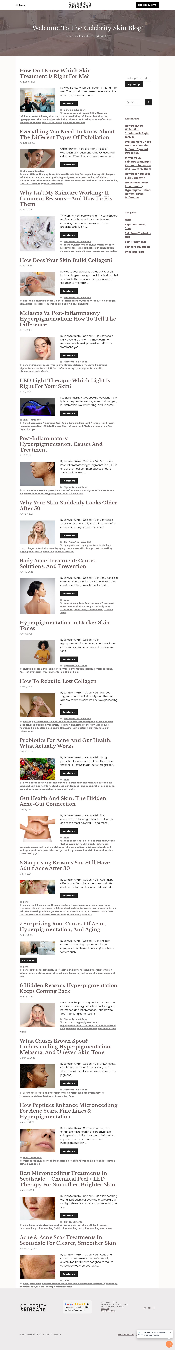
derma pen (66, 1225)
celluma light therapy (105, 1283)
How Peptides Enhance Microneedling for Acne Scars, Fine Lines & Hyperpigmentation (68, 1111)
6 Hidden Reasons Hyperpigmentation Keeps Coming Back (69, 988)
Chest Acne (80, 609)
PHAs (94, 119)
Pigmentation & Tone (75, 361)
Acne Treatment (45, 422)
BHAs (93, 113)
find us (105, 1309)
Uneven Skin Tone (64, 1096)
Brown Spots (30, 1092)
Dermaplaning (40, 116)
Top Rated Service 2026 (76, 1307)
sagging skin (27, 551)
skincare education (74, 109)
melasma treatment (95, 364)
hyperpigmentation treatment (97, 490)
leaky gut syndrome (31, 850)
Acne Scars (29, 422)
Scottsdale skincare (83, 247)
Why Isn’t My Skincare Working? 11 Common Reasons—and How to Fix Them (66, 198)
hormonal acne (82, 244)
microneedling (55, 303)
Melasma (65, 247)
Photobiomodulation (95, 426)
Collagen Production (93, 300)
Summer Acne (95, 609)
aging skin (69, 545)
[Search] (148, 102)
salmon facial (32, 1163)
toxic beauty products (79, 914)
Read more (69, 103)
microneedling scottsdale (54, 1160)
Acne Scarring (86, 603)
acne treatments (32, 1225)
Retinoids (35, 122)
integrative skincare (57, 973)
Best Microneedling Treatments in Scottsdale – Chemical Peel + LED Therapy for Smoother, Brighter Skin (67, 1179)
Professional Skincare (94, 180)
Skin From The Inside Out (77, 241)
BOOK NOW (147, 5)
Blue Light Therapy (89, 422)
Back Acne (79, 606)
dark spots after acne (67, 490)
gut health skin (63, 969)
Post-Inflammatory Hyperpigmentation (75, 368)
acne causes (71, 603)
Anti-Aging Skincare (67, 422)
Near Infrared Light (72, 426)
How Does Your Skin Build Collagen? (66, 260)
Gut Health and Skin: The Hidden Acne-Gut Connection (63, 801)
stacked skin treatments (52, 914)
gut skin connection (73, 847)
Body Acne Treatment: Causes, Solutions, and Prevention (58, 563)
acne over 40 (46, 905)
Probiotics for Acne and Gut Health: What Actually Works (66, 743)
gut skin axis (33, 785)
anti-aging (83, 113)
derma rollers (80, 1225)
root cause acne (29, 914)
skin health (82, 303)
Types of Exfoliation (74, 122)
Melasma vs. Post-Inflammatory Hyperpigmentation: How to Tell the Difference (68, 319)
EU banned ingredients (37, 911)
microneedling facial (48, 1228)
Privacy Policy (126, 1335)
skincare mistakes (70, 251)
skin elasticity (80, 727)
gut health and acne (82, 782)
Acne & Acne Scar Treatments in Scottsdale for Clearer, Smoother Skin (68, 1240)
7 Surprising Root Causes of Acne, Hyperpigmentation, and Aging (63, 926)
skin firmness (96, 727)
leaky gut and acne (80, 785)
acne (66, 113)
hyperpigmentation (31, 119)
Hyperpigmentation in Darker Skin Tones (65, 625)
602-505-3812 (108, 1311)
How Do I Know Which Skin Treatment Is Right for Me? (55, 73)
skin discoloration (87, 1028)
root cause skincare (91, 973)
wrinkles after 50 (64, 551)
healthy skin (100, 116)
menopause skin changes (80, 548)
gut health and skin (50, 847)
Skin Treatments (32, 419)
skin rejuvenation (44, 551)
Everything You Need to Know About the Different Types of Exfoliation (67, 134)
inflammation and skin (32, 973)
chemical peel (51, 1225)
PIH (50, 368)
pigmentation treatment (33, 368)
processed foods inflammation (89, 850)
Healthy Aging (57, 548)
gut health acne (60, 911)
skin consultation (104, 247)
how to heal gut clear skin (55, 785)
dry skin (53, 116)
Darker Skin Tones (51, 668)
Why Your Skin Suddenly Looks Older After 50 (68, 505)
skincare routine (91, 251)
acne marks (29, 364)
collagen (68, 244)
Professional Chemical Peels (65, 180)
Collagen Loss (27, 724)
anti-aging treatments (88, 545)
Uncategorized (134, 251)
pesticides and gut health (57, 850)
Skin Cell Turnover (52, 122)
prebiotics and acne (103, 785)
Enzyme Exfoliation (69, 116)
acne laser (35, 1283)
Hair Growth (107, 422)
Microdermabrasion (79, 119)
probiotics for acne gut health (58, 789)
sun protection (109, 251)
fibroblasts (39, 303)
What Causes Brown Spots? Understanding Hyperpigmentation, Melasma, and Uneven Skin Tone (66, 1046)
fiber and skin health (58, 782)
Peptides (101, 1160)
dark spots (43, 364)
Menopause (102, 724)
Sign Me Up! (134, 84)
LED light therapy (51, 426)
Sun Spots (48, 1096)
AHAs (73, 113)
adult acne (66, 606)
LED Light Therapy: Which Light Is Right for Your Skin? (65, 383)
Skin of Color (42, 371)
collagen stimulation (36, 548)
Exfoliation (86, 116)
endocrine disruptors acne (76, 908)
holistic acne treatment (98, 847)
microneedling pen (71, 1228)
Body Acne (92, 606)
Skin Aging (69, 303)
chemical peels (44, 300)
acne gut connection (34, 782)
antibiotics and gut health (93, 840)
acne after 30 (30, 905)
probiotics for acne (30, 789)
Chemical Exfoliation (67, 174)
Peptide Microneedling (82, 1160)
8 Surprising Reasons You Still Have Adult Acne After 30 (65, 865)
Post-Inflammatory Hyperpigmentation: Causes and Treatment (61, 444)
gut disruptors (96, 843)
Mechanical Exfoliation (55, 119)
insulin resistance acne (100, 911)
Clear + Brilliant (62, 300)
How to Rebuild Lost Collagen (58, 681)
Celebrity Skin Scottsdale (63, 721)
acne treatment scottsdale (69, 905)
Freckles (42, 1092)
